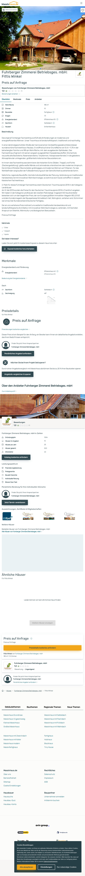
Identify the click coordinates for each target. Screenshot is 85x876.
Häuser (8, 691)
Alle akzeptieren (26, 867)
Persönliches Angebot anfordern (17, 353)
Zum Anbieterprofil (8, 391)
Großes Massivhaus (11, 726)
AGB (46, 782)
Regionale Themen (52, 707)
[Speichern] (83, 10)
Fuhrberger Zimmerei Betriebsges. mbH (29, 654)
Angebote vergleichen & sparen (17, 374)
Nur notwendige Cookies (66, 867)
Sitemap (7, 782)
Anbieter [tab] (38, 99)
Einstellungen (46, 867)
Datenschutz (49, 774)
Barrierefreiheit (10, 778)
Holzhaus (48, 739)
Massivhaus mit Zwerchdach (15, 736)
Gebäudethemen (12, 707)
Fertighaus (48, 736)
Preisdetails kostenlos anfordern (42, 648)
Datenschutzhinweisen (50, 861)
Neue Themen (73, 707)
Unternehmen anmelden (54, 796)
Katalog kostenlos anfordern (16, 457)
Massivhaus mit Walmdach (55, 726)
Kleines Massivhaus (11, 722)
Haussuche (8, 796)
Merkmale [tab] (17, 99)
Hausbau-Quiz (9, 800)
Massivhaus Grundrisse (13, 715)
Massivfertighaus (11, 747)
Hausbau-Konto (10, 804)
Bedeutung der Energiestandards (13, 278)
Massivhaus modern (12, 743)
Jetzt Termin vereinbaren (14, 502)
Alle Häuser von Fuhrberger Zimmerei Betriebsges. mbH (21, 531)
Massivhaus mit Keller (12, 739)
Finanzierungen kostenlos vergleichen (15, 329)
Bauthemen (32, 707)
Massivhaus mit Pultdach (54, 722)
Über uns (7, 774)
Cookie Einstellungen (12, 785)
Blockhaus (48, 743)
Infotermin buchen (52, 800)
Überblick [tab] (6, 99)
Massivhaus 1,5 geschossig (14, 719)
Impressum (48, 778)
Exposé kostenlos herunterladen (21, 249)
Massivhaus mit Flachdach (55, 719)
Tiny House (48, 747)
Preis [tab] (28, 99)
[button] (81, 3)
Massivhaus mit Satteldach (55, 715)
